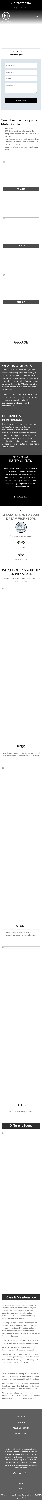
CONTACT (21, 1422)
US (24, 1416)
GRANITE (21, 189)
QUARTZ (21, 245)
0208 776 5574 (22, 3)
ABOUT (20, 1416)
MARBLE (21, 302)
